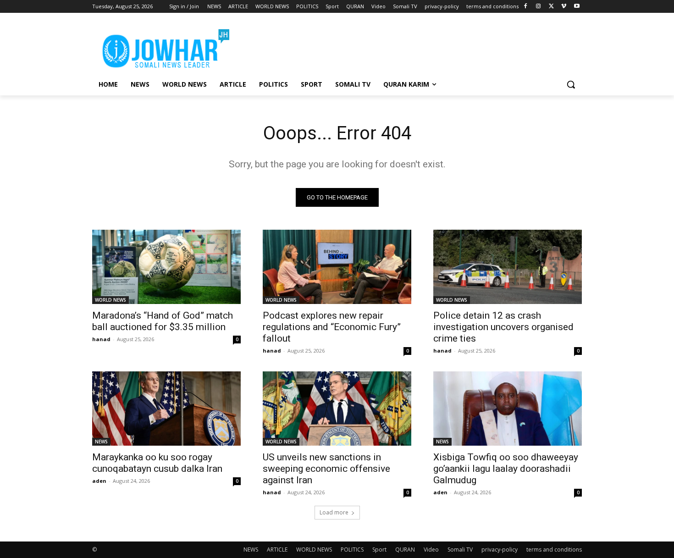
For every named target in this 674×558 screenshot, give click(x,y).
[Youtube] (576, 6)
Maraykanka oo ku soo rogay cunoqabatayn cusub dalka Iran (157, 463)
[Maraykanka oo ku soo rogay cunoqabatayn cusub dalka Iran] (166, 408)
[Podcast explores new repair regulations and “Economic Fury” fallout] (337, 267)
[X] (551, 6)
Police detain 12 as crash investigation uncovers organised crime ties (503, 327)
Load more (334, 512)
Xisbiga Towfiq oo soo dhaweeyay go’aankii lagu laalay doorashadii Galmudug (505, 469)
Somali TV (460, 549)
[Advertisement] (406, 46)
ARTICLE (277, 549)
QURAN (405, 549)
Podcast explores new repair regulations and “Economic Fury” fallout (332, 327)
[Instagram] (538, 6)
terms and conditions (554, 549)
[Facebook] (525, 6)
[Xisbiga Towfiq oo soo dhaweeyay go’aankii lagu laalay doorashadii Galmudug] (507, 408)
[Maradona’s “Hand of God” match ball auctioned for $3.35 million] (166, 267)
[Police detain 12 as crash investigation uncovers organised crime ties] (507, 267)
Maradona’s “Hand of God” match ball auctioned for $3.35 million (162, 321)
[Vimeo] (563, 6)
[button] (571, 84)
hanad (101, 339)
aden (99, 480)
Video (431, 549)
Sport (379, 549)
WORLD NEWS (110, 300)
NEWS (101, 441)
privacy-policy (499, 549)
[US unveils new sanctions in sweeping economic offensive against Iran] (337, 408)
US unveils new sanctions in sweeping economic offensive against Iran (326, 469)
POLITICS (352, 549)
